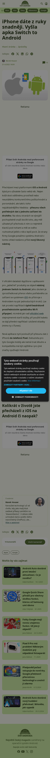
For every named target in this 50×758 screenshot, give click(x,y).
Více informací (34, 380)
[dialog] (25, 379)
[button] (25, 385)
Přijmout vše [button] (26, 390)
